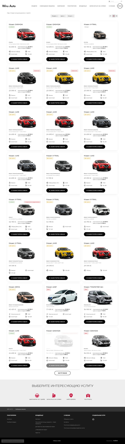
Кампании (61, 6)
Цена (62, 16)
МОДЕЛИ (34, 6)
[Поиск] (109, 1)
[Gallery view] (113, 16)
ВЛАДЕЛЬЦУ (83, 6)
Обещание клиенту (68, 419)
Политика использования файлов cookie (74, 428)
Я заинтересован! (19, 59)
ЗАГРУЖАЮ (62, 373)
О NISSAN (112, 6)
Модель (54, 16)
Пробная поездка (11, 422)
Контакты (66, 422)
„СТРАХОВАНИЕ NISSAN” (41, 429)
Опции (70, 16)
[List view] (116, 16)
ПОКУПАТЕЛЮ (72, 6)
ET (121, 1)
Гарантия (37, 432)
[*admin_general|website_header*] (120, 6)
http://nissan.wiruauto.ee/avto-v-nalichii (18, 13)
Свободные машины (47, 6)
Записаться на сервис (98, 6)
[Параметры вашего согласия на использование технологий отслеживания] (12, 441)
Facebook (93, 419)
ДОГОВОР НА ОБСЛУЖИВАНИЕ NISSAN (45, 426)
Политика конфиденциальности (72, 425)
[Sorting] (110, 16)
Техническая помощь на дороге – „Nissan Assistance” (45, 422)
